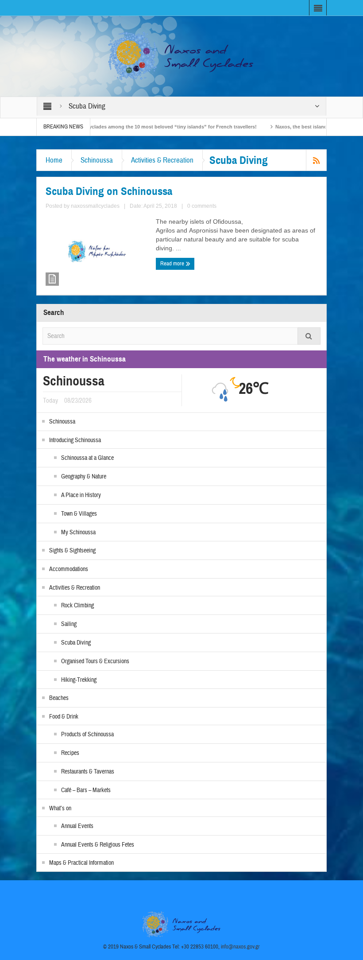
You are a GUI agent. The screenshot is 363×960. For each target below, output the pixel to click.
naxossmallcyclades (95, 206)
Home (54, 160)
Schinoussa (97, 160)
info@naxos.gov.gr (240, 946)
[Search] (309, 336)
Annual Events (77, 826)
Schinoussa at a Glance (87, 458)
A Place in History (81, 495)
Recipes (70, 753)
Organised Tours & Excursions (95, 661)
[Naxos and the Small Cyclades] (181, 55)
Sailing (69, 624)
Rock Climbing (77, 606)
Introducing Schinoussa (75, 440)
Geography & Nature (83, 477)
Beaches (59, 698)
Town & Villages (79, 514)
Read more (172, 263)
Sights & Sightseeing (72, 551)
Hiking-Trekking (79, 680)
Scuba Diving (76, 643)
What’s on (60, 808)
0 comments (201, 206)
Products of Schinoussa (87, 734)
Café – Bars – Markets (86, 790)
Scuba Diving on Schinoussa (109, 191)
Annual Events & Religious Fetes (97, 845)
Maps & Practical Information (81, 863)
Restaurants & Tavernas (87, 772)
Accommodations (68, 569)
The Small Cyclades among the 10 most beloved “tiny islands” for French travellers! (140, 126)
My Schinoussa (78, 532)
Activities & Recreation (162, 160)
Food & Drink (63, 717)
